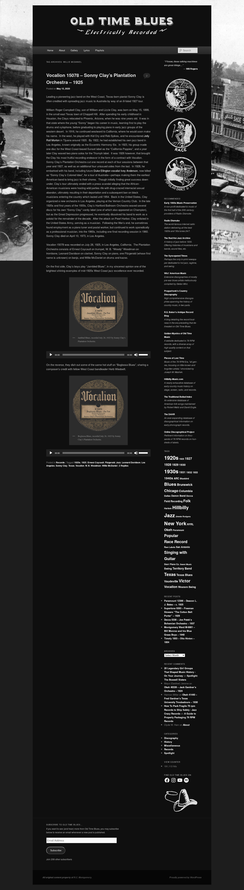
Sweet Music (186, 564)
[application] (98, 354)
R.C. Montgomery (82, 877)
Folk (187, 500)
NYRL (190, 524)
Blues (170, 484)
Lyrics (87, 50)
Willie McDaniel (109, 465)
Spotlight (169, 753)
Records (60, 462)
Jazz (118, 462)
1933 (195, 472)
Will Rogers (192, 68)
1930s (171, 471)
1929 (175, 464)
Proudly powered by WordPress (185, 877)
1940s (168, 478)
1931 (182, 472)
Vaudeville (171, 581)
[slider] (144, 354)
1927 (188, 458)
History (168, 741)
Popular (171, 535)
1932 (189, 472)
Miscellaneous (172, 745)
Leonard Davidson (131, 462)
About (62, 50)
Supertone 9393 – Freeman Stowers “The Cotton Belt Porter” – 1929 (179, 611)
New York (175, 523)
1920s (77, 462)
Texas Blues (184, 575)
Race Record (175, 541)
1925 (83, 462)
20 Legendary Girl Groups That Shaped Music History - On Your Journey (179, 671)
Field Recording (173, 501)
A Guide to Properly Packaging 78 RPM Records (180, 717)
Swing (168, 568)
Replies (123, 465)
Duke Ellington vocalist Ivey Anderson (116, 170)
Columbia (186, 491)
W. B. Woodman (93, 465)
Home (50, 50)
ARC (176, 478)
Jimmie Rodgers (183, 516)
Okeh (168, 529)
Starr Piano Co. (171, 564)
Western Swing (187, 587)
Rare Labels (169, 547)
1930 (182, 465)
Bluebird (184, 478)
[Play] (51, 355)
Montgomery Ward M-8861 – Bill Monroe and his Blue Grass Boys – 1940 (179, 630)
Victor (184, 581)
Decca (189, 495)
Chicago (171, 490)
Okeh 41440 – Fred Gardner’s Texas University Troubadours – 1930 (181, 698)
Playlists (99, 50)
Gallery (74, 50)
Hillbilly (180, 507)
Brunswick (185, 484)
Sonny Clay (61, 465)
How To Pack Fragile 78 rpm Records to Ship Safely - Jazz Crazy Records (180, 709)
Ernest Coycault (96, 462)
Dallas (167, 495)
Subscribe (55, 850)
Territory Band (182, 568)
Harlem (168, 508)
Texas (71, 465)
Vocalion (80, 465)
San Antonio (183, 547)
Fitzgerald (110, 462)
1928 (167, 464)
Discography (171, 738)
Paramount (178, 530)
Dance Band (178, 495)
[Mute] (136, 355)
